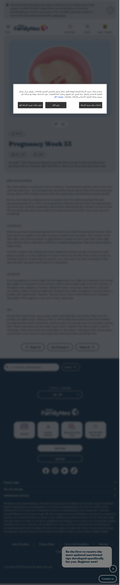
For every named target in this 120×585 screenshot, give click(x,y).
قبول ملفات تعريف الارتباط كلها (29, 105)
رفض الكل (54, 105)
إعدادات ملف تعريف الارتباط (90, 105)
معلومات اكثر (57, 96)
